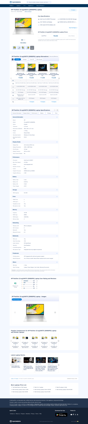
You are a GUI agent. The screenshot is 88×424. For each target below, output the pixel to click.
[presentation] (55, 110)
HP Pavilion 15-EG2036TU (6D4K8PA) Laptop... (54, 74)
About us (18, 413)
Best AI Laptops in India (62, 387)
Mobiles (11, 5)
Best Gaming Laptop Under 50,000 (20, 391)
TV (24, 5)
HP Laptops (16, 378)
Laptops (18, 5)
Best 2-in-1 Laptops (39, 387)
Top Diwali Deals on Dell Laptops (20, 387)
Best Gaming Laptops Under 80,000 (64, 389)
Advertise (28, 413)
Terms (37, 413)
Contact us (12, 413)
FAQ (40, 413)
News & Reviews (40, 5)
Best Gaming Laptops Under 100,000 (43, 389)
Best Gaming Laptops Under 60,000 (42, 391)
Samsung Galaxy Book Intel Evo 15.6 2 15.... (43, 74)
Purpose (23, 413)
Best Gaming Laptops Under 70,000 (20, 389)
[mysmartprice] (15, 2)
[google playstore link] (61, 416)
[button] (27, 2)
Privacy (32, 413)
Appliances (30, 5)
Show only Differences (54, 56)
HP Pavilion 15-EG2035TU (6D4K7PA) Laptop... (32, 74)
